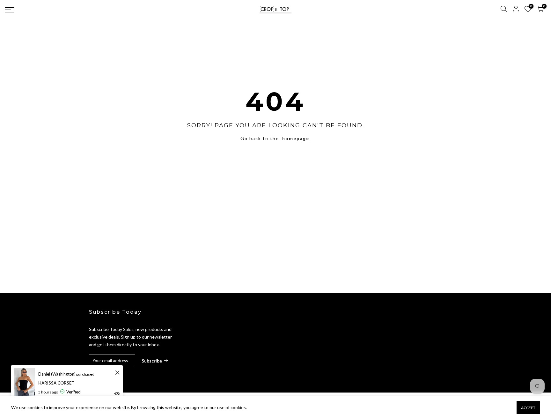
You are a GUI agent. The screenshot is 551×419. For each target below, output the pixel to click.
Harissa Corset (56, 382)
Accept (528, 407)
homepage (295, 138)
